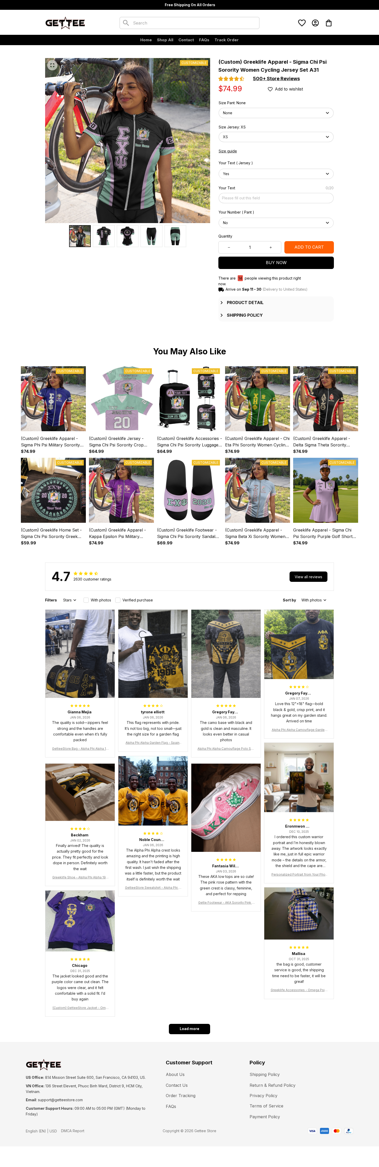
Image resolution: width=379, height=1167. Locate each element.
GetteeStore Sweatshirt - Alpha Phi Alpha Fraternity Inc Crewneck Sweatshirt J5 (153, 888)
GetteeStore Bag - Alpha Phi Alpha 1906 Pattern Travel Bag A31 (80, 749)
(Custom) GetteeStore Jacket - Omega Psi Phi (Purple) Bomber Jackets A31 (80, 1008)
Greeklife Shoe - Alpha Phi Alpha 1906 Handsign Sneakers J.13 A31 (80, 877)
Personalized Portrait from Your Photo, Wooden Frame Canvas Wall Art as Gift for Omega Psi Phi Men (299, 874)
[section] (276, 78)
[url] (60, 1100)
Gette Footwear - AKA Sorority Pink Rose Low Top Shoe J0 (226, 903)
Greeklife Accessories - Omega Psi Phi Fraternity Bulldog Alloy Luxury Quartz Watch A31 (298, 990)
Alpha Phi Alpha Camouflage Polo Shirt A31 (225, 749)
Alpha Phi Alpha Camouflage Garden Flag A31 (299, 730)
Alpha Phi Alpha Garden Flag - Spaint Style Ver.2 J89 (153, 743)
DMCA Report (72, 1131)
